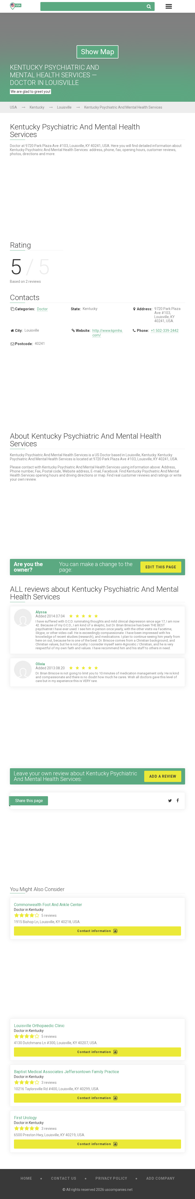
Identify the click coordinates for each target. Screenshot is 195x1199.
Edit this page (160, 567)
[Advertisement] (97, 195)
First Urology (25, 1118)
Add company (160, 1178)
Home (26, 1178)
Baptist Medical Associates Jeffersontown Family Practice (66, 1072)
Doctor (42, 309)
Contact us (63, 1178)
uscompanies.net (119, 1190)
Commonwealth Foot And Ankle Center (48, 905)
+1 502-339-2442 (164, 331)
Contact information (94, 931)
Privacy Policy (111, 1178)
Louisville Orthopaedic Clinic (39, 1026)
